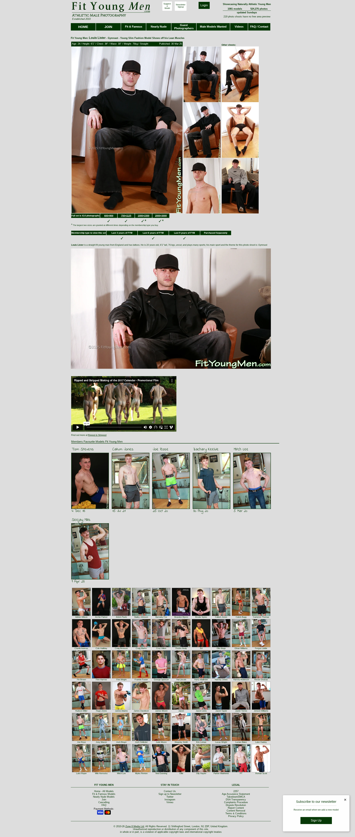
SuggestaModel (167, 6)
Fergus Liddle (261, 648)
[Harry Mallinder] (201, 678)
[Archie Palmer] (101, 615)
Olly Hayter (201, 773)
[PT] (241, 771)
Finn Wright (121, 679)
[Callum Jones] (221, 615)
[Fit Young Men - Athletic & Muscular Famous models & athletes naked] (111, 12)
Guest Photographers (184, 26)
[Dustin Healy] (181, 646)
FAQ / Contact (259, 26)
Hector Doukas (261, 679)
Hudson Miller (81, 711)
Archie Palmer (101, 617)
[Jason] (181, 709)
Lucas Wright (221, 742)
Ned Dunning (161, 773)
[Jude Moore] (161, 740)
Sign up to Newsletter (169, 794)
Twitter (169, 796)
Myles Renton (141, 773)
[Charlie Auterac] (81, 646)
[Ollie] (181, 771)
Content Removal (236, 810)
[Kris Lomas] (201, 740)
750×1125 (126, 215)
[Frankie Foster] (141, 678)
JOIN (108, 27)
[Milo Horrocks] (101, 771)
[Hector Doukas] (261, 678)
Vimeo (169, 802)
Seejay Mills (81, 520)
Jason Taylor (221, 711)
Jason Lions (201, 711)
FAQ (104, 805)
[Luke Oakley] (261, 740)
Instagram (170, 799)
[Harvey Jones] (221, 678)
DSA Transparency (236, 799)
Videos (239, 26)
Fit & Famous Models (103, 794)
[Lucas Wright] (221, 740)
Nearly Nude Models (104, 796)
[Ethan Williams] (241, 646)
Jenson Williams (261, 711)
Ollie (181, 773)
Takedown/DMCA (236, 796)
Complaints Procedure (236, 802)
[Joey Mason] (101, 740)
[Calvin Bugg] (241, 615)
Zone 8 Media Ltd (134, 826)
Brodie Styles (201, 617)
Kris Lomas (201, 742)
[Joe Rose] (81, 740)
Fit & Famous (133, 26)
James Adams (121, 711)
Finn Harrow (101, 679)
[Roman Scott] (261, 771)
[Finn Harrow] (101, 678)
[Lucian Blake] (241, 740)
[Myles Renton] (141, 771)
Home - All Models (104, 791)
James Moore (161, 711)
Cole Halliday (101, 648)
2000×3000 (161, 215)
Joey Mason (101, 742)
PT (241, 773)
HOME (83, 27)
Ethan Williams (241, 648)
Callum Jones (122, 449)
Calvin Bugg (241, 617)
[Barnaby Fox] (161, 615)
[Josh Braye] (121, 740)
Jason (181, 711)
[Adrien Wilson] (81, 615)
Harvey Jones (221, 679)
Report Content (236, 807)
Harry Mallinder (201, 679)
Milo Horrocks (101, 773)
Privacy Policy (236, 816)
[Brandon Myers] (181, 615)
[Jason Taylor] (221, 709)
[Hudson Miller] (81, 709)
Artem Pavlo (121, 617)
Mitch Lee (241, 449)
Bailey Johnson (141, 617)
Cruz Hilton (161, 648)
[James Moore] (161, 709)
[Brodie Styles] (201, 615)
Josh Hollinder (141, 742)
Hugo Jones (101, 711)
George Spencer (161, 679)
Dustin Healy (181, 648)
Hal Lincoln (181, 679)
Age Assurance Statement (236, 794)
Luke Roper (81, 773)
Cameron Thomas (261, 617)
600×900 (108, 215)
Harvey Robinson (241, 679)
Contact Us (170, 791)
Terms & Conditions (235, 813)
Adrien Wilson (81, 617)
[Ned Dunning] (161, 771)
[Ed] (201, 646)
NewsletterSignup (180, 6)
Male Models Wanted (213, 26)
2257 (236, 791)
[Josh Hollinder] (141, 740)
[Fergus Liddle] (261, 646)
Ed (201, 648)
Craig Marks (141, 648)
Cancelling (103, 802)
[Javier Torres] (241, 709)
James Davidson (141, 711)
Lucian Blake (241, 742)
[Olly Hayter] (201, 771)
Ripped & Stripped (97, 435)
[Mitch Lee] (121, 771)
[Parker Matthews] (221, 771)
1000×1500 (143, 215)
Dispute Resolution (236, 805)
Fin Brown (81, 679)
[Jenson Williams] (261, 709)
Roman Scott (261, 773)
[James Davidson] (141, 709)
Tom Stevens (83, 449)
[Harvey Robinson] (241, 678)
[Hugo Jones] (101, 709)
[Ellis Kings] (221, 646)
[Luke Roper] (81, 771)
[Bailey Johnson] (141, 615)
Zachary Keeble (206, 449)
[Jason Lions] (201, 709)
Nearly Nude (159, 26)
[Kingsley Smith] (181, 740)
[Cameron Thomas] (261, 615)
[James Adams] (121, 709)
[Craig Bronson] (121, 646)
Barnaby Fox (161, 617)
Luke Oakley (261, 742)
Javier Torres (241, 711)
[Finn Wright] (121, 678)
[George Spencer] (161, 678)
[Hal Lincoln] (181, 678)
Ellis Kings (221, 648)
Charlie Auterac (81, 648)
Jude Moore (161, 742)
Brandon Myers (181, 617)
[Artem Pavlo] (121, 615)
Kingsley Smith (181, 742)
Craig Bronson (121, 648)
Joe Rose (160, 449)
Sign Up (316, 820)
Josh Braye (121, 742)
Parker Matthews (221, 773)
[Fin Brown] (81, 678)
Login (204, 5)
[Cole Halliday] (101, 646)
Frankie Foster (141, 679)
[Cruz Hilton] (161, 646)
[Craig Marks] (141, 646)
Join (104, 799)
